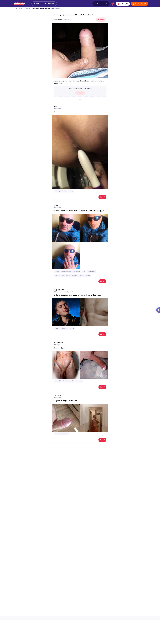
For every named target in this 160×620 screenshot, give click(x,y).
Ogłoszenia (50, 4)
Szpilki (68, 275)
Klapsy (57, 271)
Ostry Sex (75, 381)
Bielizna (64, 191)
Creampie (65, 328)
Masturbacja (76, 271)
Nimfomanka (64, 434)
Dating (72, 328)
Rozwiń (102, 197)
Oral (84, 271)
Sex (56, 275)
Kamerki (81, 275)
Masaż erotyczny (66, 271)
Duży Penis (66, 381)
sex (81, 381)
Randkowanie (91, 271)
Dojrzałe (57, 328)
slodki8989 (58, 19)
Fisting (88, 275)
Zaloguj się (80, 93)
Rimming (57, 191)
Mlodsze (61, 275)
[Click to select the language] (112, 4)
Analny (71, 191)
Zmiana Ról (58, 381)
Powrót (20, 8)
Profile (38, 4)
